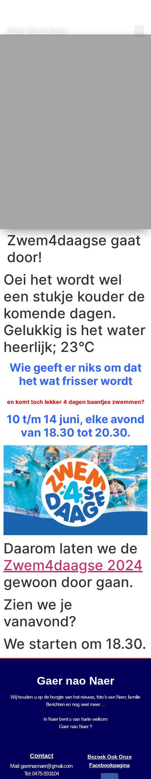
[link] (73, 565)
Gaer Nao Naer (38, 31)
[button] (139, 31)
